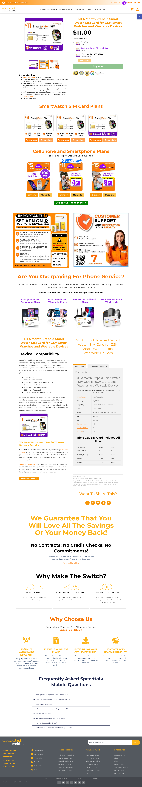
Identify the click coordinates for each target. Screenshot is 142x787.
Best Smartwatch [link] (88, 482)
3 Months (84, 42)
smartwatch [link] (85, 484)
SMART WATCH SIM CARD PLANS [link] (91, 478)
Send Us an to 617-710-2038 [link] (16, 3)
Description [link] (79, 366)
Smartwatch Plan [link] (95, 484)
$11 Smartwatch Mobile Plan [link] (86, 481)
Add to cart (84, 60)
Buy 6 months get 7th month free (94, 48)
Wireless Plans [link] (64, 9)
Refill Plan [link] (133, 3)
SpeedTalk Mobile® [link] (79, 485)
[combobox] (110, 742)
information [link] (119, 750)
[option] (44, 34)
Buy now (98, 66)
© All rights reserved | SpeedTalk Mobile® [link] (14, 782)
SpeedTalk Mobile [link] (29, 77)
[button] (87, 503)
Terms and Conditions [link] (71, 563)
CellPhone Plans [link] (65, 750)
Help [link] (89, 9)
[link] (139, 16)
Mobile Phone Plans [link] (47, 9)
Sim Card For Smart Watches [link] (104, 482)
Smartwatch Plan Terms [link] (98, 366)
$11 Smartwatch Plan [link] (102, 481)
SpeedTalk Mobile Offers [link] (28, 464)
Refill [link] (105, 9)
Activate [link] (115, 3)
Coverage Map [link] (79, 9)
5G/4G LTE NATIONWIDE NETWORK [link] (26, 652)
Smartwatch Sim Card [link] (109, 484)
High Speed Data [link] (81, 424)
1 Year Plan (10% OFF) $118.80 (92, 54)
